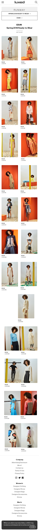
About (19, 465)
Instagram (16, 478)
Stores (19, 497)
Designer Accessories (19, 494)
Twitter (20, 478)
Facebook (23, 478)
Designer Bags (19, 492)
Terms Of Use (19, 470)
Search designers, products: (36, 2)
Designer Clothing (19, 486)
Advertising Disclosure (19, 462)
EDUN (19, 25)
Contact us (19, 468)
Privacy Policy (19, 473)
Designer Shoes (19, 489)
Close (32, 527)
